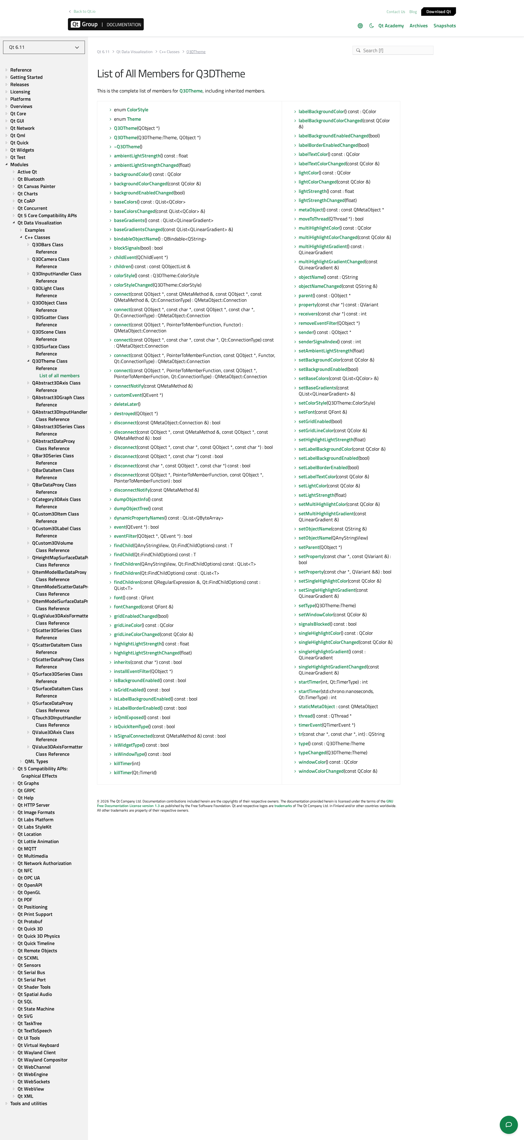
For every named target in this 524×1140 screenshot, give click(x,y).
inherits (122, 662)
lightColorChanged (318, 181)
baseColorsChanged (134, 211)
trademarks (283, 806)
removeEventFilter (318, 323)
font (118, 597)
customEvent (128, 394)
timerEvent (310, 724)
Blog (413, 11)
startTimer (310, 681)
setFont (307, 411)
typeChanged (312, 752)
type (303, 743)
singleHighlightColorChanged (329, 642)
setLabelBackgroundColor (325, 448)
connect (122, 294)
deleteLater (126, 404)
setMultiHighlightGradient (326, 513)
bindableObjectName (136, 238)
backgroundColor (131, 174)
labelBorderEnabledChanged (328, 145)
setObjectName (315, 528)
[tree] (44, 586)
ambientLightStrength (137, 155)
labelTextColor (313, 154)
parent (306, 295)
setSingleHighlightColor (323, 580)
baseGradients (129, 220)
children (122, 266)
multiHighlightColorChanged (328, 237)
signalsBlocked (314, 623)
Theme (134, 119)
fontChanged (127, 606)
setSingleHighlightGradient (327, 590)
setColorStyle (313, 402)
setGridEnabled (315, 421)
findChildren (127, 563)
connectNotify (128, 385)
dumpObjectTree (131, 508)
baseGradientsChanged (138, 229)
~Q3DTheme (127, 146)
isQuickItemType (131, 726)
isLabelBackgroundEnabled (142, 698)
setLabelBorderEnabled (323, 467)
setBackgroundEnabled (323, 369)
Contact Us (396, 11)
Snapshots (445, 25)
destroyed (124, 413)
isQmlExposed (129, 717)
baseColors (125, 201)
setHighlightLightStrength (326, 439)
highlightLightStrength (138, 643)
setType (307, 605)
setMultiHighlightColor (322, 504)
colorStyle (124, 275)
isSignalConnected (133, 735)
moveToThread (313, 218)
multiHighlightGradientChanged (332, 261)
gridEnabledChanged (135, 616)
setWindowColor (316, 614)
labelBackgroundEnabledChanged (334, 135)
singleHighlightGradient (323, 651)
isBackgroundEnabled (137, 680)
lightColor (309, 172)
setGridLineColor (316, 430)
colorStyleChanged (133, 284)
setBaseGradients (317, 387)
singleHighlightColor (320, 633)
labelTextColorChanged (322, 163)
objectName (311, 277)
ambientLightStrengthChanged (146, 165)
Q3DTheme (191, 90)
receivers (308, 313)
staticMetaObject (317, 706)
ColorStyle (137, 109)
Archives (419, 25)
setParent (309, 547)
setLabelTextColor (317, 476)
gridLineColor (128, 625)
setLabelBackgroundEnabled (328, 458)
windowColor (312, 761)
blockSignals (127, 247)
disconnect (125, 422)
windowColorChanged (321, 771)
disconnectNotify (132, 489)
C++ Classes (170, 52)
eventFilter (125, 536)
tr (300, 734)
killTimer (123, 763)
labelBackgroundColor (321, 111)
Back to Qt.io (85, 11)
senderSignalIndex (318, 341)
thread (306, 715)
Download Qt (438, 11)
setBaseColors (314, 378)
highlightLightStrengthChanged (147, 652)
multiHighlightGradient (323, 246)
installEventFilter (132, 671)
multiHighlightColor (319, 227)
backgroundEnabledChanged (144, 192)
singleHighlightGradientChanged (333, 666)
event (120, 526)
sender (306, 332)
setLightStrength (316, 495)
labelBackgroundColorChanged (330, 120)
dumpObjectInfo (131, 499)
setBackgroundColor (320, 359)
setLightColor (313, 485)
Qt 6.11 (103, 52)
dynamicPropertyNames (139, 517)
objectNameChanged (320, 286)
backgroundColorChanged (140, 183)
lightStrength (313, 191)
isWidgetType (128, 744)
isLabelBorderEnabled (137, 707)
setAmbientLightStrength (325, 350)
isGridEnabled (128, 689)
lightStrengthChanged (322, 200)
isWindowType (129, 754)
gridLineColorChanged (137, 634)
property (308, 304)
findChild (123, 545)
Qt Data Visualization (134, 52)
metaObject (311, 209)
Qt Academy (391, 25)
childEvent (125, 257)
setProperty (311, 556)
